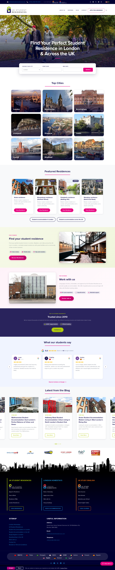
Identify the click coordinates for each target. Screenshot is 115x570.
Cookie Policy (63, 568)
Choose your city (27, 66)
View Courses (81, 492)
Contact (84, 10)
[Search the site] (106, 10)
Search (88, 69)
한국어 (54, 555)
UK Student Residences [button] (20, 480)
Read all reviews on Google (57, 382)
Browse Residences (18, 258)
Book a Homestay (48, 492)
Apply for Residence (14, 492)
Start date (46, 66)
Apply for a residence (96, 10)
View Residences (16, 508)
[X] (57, 563)
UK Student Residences (16, 527)
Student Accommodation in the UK (19, 532)
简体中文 (20, 555)
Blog (77, 10)
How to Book (12, 495)
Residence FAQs (13, 499)
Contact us (57, 330)
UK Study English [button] (86, 480)
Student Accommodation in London (19, 529)
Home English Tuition (83, 502)
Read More (16, 435)
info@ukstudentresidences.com (17, 2)
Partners (70, 10)
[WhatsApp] (51, 563)
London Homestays (14, 524)
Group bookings (48, 502)
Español (98, 555)
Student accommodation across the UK (71, 219)
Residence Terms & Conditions (18, 545)
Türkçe (31, 555)
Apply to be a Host (48, 495)
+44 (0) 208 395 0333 (34, 2)
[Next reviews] (105, 366)
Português (42, 555)
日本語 (65, 555)
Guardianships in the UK (16, 537)
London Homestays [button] (53, 480)
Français (87, 555)
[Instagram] (64, 563)
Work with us (13, 540)
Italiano (75, 555)
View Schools (81, 495)
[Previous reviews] (9, 366)
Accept (11, 568)
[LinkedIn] (61, 563)
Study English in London (16, 534)
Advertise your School (84, 499)
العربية (70, 558)
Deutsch (59, 558)
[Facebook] (54, 563)
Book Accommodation (53, 508)
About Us (62, 10)
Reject (19, 568)
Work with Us (47, 499)
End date (65, 66)
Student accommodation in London (42, 219)
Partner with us (66, 298)
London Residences (14, 502)
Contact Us (12, 542)
